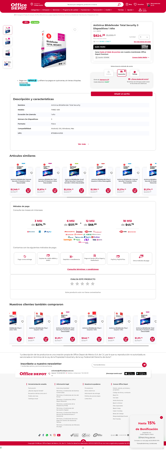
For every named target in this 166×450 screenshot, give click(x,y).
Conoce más (25, 85)
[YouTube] (59, 435)
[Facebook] (43, 435)
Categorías (35, 10)
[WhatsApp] (47, 435)
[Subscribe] (144, 365)
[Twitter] (50, 435)
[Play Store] (141, 373)
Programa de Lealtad (70, 10)
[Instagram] (54, 435)
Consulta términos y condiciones (83, 269)
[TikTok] (39, 435)
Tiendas (121, 10)
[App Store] (129, 373)
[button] (83, 448)
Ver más (82, 144)
